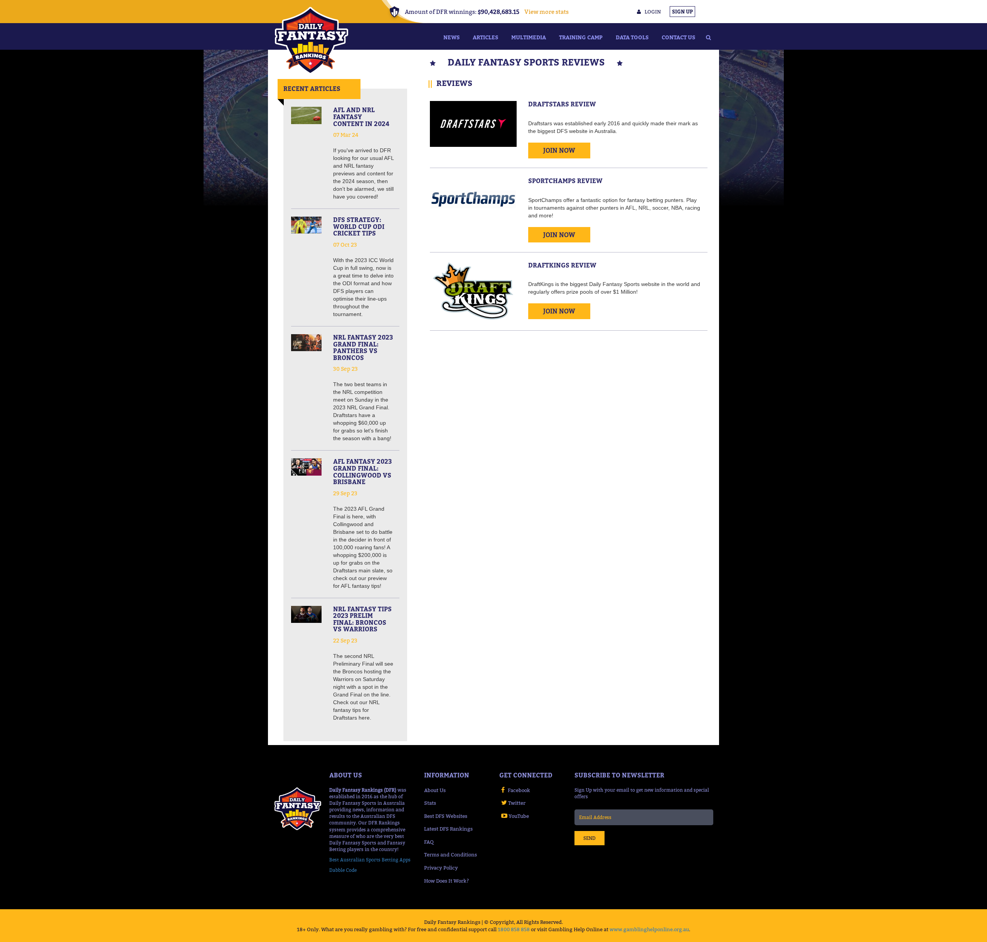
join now (559, 150)
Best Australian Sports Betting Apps (370, 860)
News (451, 37)
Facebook (519, 790)
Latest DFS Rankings (448, 829)
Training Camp (581, 37)
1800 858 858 (514, 929)
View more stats (546, 11)
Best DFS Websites (445, 816)
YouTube (519, 816)
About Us (435, 790)
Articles (485, 37)
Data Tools (632, 37)
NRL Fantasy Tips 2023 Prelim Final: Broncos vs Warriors (362, 619)
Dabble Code (343, 870)
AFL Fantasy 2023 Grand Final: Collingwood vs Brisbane (362, 472)
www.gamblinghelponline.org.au (649, 929)
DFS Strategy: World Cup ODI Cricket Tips (358, 226)
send (589, 838)
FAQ (429, 842)
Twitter (517, 803)
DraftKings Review (562, 265)
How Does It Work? (446, 881)
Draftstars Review (562, 104)
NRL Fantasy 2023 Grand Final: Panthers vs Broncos (363, 347)
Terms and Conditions (450, 854)
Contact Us (678, 37)
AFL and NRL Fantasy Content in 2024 (361, 116)
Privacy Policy (441, 868)
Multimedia (528, 37)
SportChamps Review (565, 181)
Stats (430, 803)
